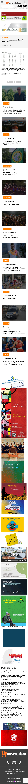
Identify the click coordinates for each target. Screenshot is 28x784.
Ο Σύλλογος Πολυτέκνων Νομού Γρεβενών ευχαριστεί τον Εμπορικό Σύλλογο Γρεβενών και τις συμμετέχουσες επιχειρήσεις (13, 683)
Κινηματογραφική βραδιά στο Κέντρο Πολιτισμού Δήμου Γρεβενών (10, 690)
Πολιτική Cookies (20, 771)
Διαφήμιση (10, 773)
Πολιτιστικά (7, 166)
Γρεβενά (6, 103)
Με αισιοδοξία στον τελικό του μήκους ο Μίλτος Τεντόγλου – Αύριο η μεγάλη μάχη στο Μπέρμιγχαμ (14, 269)
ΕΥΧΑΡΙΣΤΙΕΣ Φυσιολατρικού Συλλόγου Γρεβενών (11, 173)
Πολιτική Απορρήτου (8, 771)
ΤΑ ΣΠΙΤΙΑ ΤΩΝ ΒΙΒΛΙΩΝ (9, 298)
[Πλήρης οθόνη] (25, 560)
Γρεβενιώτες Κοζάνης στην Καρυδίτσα (11, 205)
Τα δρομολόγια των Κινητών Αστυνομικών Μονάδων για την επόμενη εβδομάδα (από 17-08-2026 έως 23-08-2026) (13, 331)
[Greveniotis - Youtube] (24, 6)
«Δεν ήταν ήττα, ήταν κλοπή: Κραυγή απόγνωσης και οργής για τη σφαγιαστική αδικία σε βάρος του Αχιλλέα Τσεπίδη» (13, 363)
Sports (6, 260)
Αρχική (9, 769)
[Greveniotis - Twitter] (21, 6)
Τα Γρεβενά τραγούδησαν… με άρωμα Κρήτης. (12, 671)
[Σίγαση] (22, 560)
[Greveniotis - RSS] (26, 6)
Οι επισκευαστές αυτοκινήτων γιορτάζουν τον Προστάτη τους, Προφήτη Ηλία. (12, 143)
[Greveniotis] (13, 3)
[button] (14, 554)
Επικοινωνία (17, 773)
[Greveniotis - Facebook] (18, 6)
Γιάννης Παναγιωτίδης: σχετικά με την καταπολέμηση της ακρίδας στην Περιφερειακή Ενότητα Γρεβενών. (14, 111)
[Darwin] (17, 781)
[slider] (13, 560)
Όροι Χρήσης (16, 769)
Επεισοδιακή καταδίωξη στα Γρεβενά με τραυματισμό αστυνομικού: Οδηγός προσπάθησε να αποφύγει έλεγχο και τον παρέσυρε (11, 714)
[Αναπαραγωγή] (3, 560)
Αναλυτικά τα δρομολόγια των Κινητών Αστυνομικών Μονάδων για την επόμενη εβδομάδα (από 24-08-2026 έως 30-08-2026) (12, 700)
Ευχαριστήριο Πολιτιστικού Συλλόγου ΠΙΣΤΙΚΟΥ (13, 694)
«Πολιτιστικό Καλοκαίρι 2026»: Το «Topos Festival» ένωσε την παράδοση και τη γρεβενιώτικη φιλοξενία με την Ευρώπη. (12, 237)
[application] (14, 554)
